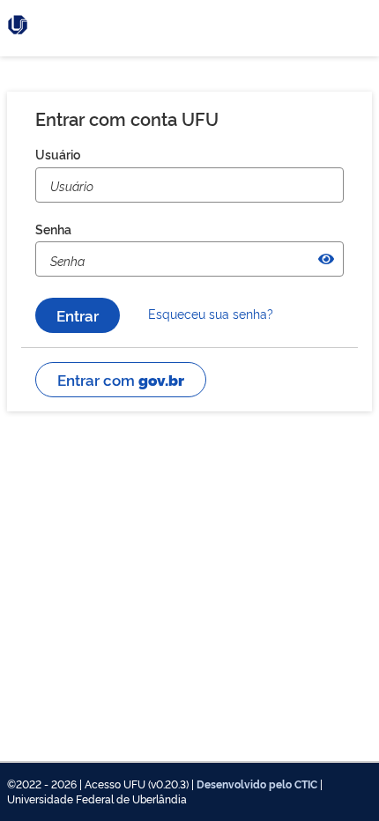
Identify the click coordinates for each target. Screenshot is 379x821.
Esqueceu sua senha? (210, 313)
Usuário (57, 153)
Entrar (77, 315)
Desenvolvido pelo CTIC (257, 784)
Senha (53, 228)
